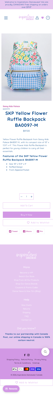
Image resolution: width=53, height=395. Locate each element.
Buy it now (26, 214)
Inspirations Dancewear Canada (29, 375)
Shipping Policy (13, 359)
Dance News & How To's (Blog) (26, 291)
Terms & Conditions (22, 363)
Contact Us (26, 320)
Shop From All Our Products (26, 280)
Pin (41, 231)
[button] (45, 352)
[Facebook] (25, 355)
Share (29, 231)
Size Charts (26, 305)
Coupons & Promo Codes (26, 287)
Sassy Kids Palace (11, 106)
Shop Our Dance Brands (26, 283)
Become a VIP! (26, 272)
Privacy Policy (40, 359)
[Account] (37, 18)
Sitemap (36, 363)
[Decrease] (21, 196)
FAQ (27, 316)
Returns (26, 308)
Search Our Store (26, 276)
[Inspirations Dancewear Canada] (26, 18)
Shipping (26, 312)
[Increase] (31, 196)
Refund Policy (27, 359)
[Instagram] (28, 355)
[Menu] (6, 18)
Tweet (15, 231)
